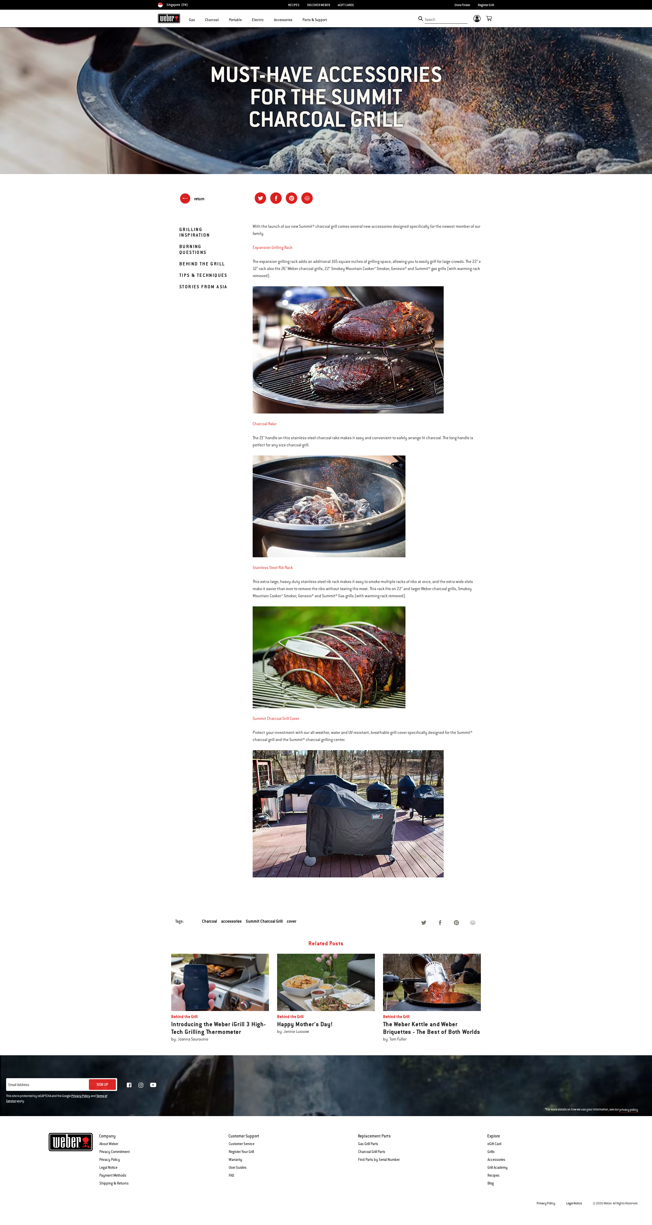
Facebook (129, 1085)
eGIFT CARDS (346, 5)
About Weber (108, 1144)
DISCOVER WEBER (318, 5)
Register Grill (486, 5)
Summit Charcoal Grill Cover (276, 718)
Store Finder (462, 5)
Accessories (496, 1159)
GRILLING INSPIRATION (194, 232)
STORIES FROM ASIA (203, 287)
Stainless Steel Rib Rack (273, 567)
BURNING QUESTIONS (193, 249)
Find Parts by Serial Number (379, 1159)
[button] (198, 19)
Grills (491, 1151)
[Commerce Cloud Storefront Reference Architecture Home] (169, 18)
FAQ (231, 1175)
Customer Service (241, 1144)
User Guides (238, 1167)
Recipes (493, 1175)
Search (430, 19)
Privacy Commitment (114, 1151)
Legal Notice (108, 1167)
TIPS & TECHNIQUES (203, 275)
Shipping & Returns (114, 1183)
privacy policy (628, 1110)
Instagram (141, 1085)
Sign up (102, 1084)
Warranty (235, 1159)
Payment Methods (112, 1175)
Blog (490, 1183)
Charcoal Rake (264, 423)
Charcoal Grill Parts (371, 1151)
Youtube (153, 1085)
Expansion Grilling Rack (272, 247)
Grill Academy (497, 1167)
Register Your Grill (241, 1151)
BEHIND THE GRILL (202, 264)
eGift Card (494, 1144)
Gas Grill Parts (368, 1144)
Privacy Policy (80, 1096)
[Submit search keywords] (421, 19)
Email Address (18, 1084)
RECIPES (294, 5)
